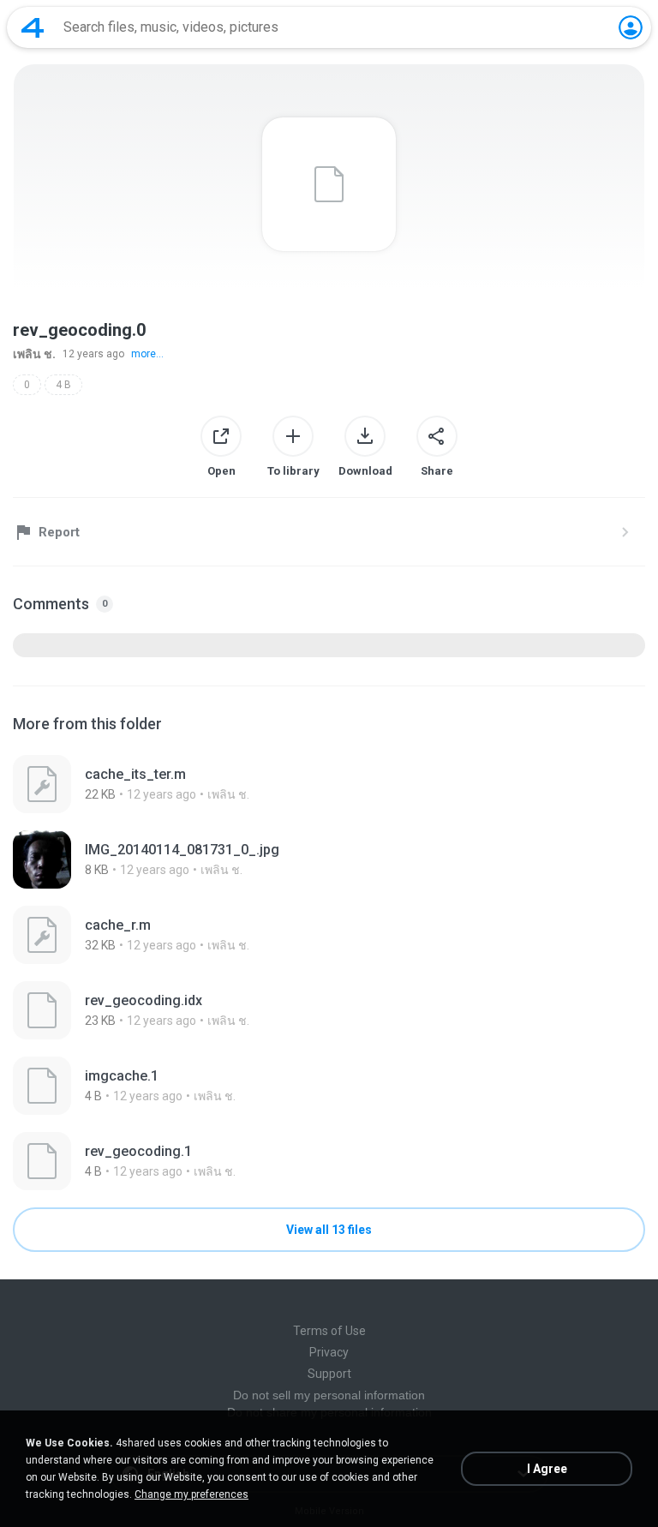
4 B (63, 385)
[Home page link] (32, 27)
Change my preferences (191, 1494)
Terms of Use (329, 1331)
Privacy (329, 1352)
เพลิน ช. (34, 354)
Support (329, 1373)
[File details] (329, 784)
